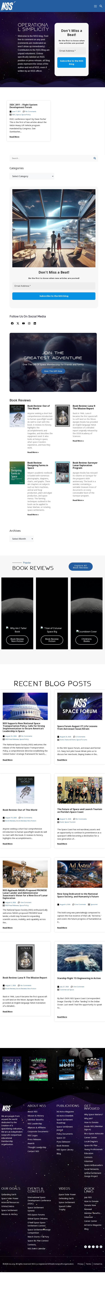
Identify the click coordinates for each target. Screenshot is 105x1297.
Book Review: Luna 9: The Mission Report (84, 407)
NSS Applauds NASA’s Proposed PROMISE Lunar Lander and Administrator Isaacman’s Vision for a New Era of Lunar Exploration (25, 894)
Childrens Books (87, 640)
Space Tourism (70, 822)
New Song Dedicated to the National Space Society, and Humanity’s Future (78, 895)
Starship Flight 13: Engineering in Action (79, 978)
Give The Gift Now (53, 371)
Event (62, 740)
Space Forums (81, 740)
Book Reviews (10, 821)
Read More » (33, 452)
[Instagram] (29, 323)
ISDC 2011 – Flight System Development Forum (23, 106)
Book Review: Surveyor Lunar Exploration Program (85, 465)
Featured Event (70, 740)
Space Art (94, 904)
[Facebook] (12, 323)
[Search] (94, 158)
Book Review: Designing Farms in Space (37, 465)
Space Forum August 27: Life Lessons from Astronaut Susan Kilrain (77, 727)
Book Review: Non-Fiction (17, 640)
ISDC (13, 115)
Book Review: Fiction (52, 640)
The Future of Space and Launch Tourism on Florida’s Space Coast (79, 810)
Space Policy (26, 115)
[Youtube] (23, 323)
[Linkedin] (34, 323)
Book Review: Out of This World (38, 407)
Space (18, 115)
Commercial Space (67, 990)
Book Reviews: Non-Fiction (26, 821)
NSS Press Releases (12, 739)
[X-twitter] (17, 323)
